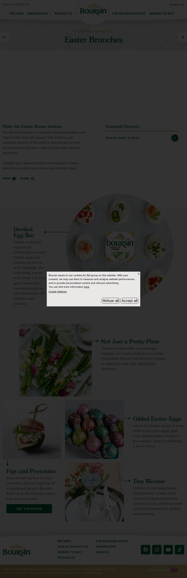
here (86, 286)
